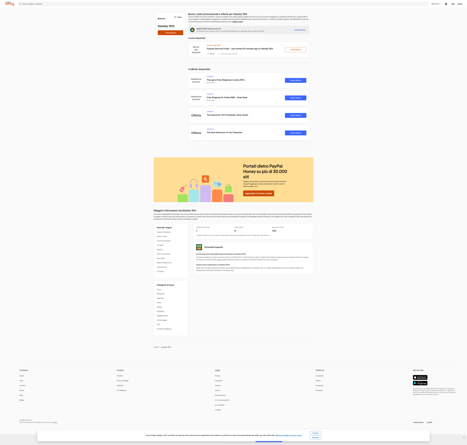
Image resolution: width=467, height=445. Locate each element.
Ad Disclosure (220, 395)
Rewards (120, 385)
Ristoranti (160, 294)
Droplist (120, 376)
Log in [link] (460, 4)
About (21, 376)
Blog (21, 395)
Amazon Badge (123, 381)
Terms (217, 390)
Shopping (160, 311)
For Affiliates (121, 390)
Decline (315, 438)
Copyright (218, 381)
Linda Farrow (162, 267)
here (55, 422)
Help (21, 381)
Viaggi (159, 307)
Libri (158, 324)
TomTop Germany (164, 241)
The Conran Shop (163, 254)
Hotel (159, 302)
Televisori (160, 298)
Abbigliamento (162, 316)
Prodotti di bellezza (164, 329)
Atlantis (160, 249)
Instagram (320, 385)
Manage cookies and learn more (289, 435)
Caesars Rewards (163, 232)
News (21, 390)
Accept (315, 433)
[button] (422, 422)
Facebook (319, 376)
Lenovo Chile (162, 236)
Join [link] (453, 4)
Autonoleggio (162, 320)
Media (21, 400)
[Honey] (10, 4)
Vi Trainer (160, 271)
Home (156, 347)
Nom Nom (161, 258)
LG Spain (160, 245)
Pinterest (319, 390)
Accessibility (220, 405)
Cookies (218, 410)
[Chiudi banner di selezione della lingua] (464, 437)
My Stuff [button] (435, 4)
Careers (22, 385)
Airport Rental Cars (164, 263)
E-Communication (222, 400)
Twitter (318, 381)
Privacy (218, 376)
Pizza (159, 289)
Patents (218, 385)
